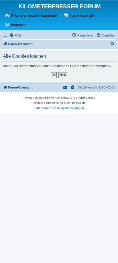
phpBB (43, 97)
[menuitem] (15, 35)
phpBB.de (79, 102)
